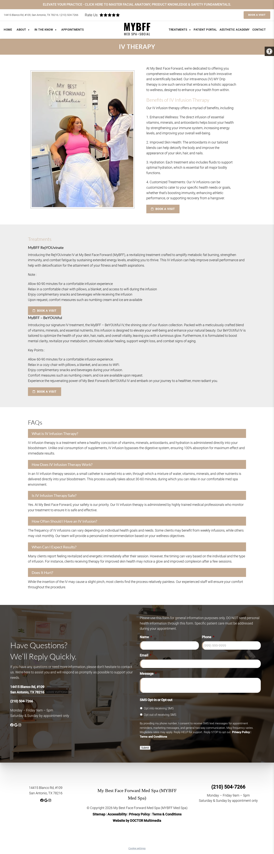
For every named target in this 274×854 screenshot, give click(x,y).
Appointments (72, 29)
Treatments (180, 29)
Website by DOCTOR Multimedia (137, 820)
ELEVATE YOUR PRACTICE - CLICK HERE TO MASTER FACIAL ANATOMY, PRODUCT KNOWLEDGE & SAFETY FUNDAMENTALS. (137, 4)
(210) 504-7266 (69, 14)
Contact (259, 29)
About (23, 29)
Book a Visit (257, 14)
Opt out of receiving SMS (160, 714)
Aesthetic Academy (235, 29)
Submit (145, 747)
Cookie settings (137, 848)
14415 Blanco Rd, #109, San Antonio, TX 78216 (31, 14)
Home (8, 29)
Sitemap (99, 814)
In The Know (45, 29)
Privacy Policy (241, 732)
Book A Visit (165, 209)
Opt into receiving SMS (159, 708)
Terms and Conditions (153, 736)
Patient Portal (205, 29)
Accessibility (117, 814)
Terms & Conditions (167, 814)
